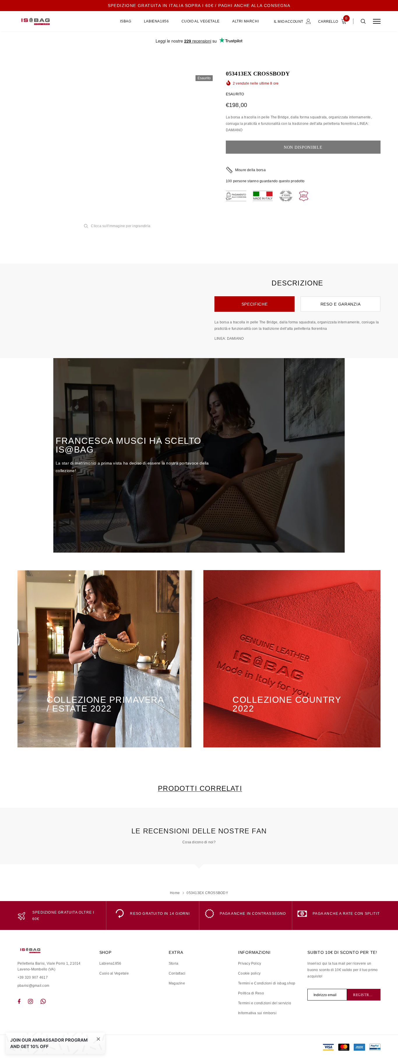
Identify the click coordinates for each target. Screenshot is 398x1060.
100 (229, 181)
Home (175, 893)
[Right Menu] (377, 21)
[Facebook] (18, 1001)
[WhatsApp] (43, 1001)
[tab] (199, 788)
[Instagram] (30, 1001)
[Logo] (61, 21)
